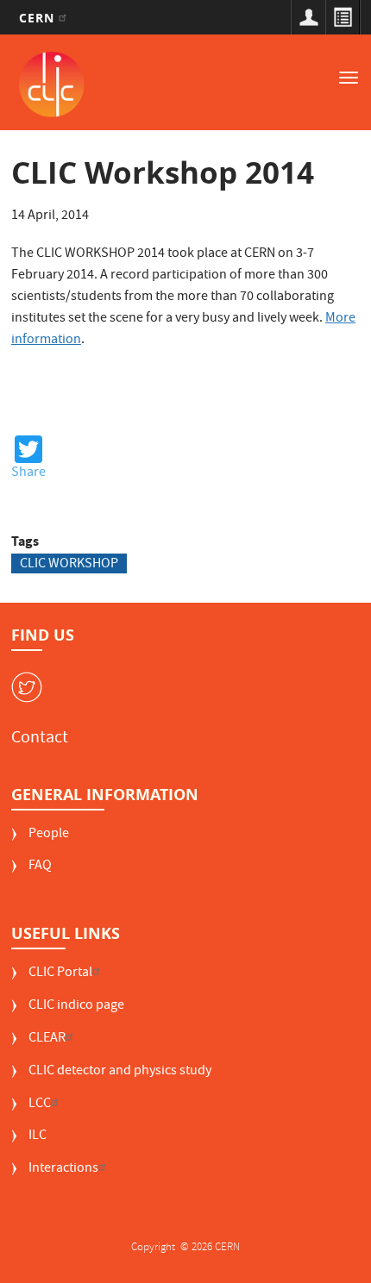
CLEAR (47, 1039)
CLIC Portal (60, 974)
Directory (342, 17)
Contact (39, 739)
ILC (37, 1137)
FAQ (40, 867)
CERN (39, 17)
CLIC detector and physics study (119, 1072)
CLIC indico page (76, 1007)
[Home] (52, 84)
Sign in (308, 17)
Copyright (154, 1248)
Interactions (63, 1170)
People (48, 835)
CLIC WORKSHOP (69, 563)
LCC (39, 1105)
